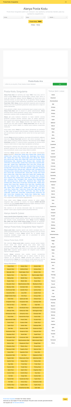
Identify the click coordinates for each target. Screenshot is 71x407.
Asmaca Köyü (16, 156)
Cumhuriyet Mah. (15, 162)
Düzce (53, 343)
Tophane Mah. (15, 189)
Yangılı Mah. (7, 192)
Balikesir (53, 122)
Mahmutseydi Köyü (13, 181)
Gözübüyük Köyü (24, 307)
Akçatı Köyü (18, 154)
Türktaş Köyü (30, 189)
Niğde (53, 250)
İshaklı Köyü (18, 174)
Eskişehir (53, 172)
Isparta (53, 191)
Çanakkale (53, 144)
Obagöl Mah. (40, 181)
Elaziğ (53, 163)
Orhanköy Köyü (8, 182)
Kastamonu (53, 206)
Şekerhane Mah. (37, 358)
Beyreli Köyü (10, 159)
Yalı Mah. (41, 191)
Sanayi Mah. (15, 184)
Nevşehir (53, 246)
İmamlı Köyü (10, 322)
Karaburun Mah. (14, 176)
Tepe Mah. (34, 187)
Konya (53, 222)
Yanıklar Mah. (14, 192)
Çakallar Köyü (24, 162)
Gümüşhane (53, 181)
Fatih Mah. (23, 167)
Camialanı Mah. (40, 161)
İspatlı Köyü (26, 174)
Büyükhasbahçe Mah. (10, 161)
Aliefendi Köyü (8, 156)
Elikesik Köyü (22, 166)
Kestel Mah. (28, 177)
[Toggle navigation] (66, 2)
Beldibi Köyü (24, 278)
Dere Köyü (33, 164)
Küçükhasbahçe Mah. (24, 340)
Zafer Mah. (29, 195)
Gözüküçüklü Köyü (12, 169)
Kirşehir (53, 215)
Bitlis (53, 132)
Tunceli (53, 284)
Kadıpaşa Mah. (40, 174)
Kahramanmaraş (53, 234)
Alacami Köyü (40, 154)
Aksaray (53, 302)
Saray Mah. (31, 184)
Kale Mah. (6, 176)
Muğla (53, 240)
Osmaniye (53, 340)
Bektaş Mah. (37, 157)
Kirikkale (53, 312)
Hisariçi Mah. (29, 172)
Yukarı (65, 399)
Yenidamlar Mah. (19, 194)
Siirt (53, 265)
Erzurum (53, 169)
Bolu (53, 135)
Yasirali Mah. (22, 192)
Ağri (53, 104)
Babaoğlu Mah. (25, 156)
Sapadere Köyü (24, 184)
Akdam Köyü (25, 154)
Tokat (53, 278)
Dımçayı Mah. (40, 164)
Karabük (53, 333)
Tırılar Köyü (41, 187)
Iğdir (53, 327)
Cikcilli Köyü (7, 162)
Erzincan (53, 166)
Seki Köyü (7, 186)
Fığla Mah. (29, 167)
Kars (53, 203)
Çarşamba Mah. (40, 162)
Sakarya (53, 259)
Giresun (53, 178)
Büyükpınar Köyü (21, 161)
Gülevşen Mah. (21, 169)
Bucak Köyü (32, 159)
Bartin (53, 321)
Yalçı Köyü (35, 191)
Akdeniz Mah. (33, 154)
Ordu (53, 253)
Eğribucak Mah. (15, 166)
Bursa (53, 141)
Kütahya (53, 225)
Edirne (53, 160)
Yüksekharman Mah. (20, 195)
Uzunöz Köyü (20, 191)
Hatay (53, 188)
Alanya (38, 25)
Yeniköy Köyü (28, 194)
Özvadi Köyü (23, 182)
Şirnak (53, 318)
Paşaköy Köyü (40, 182)
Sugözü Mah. (24, 186)
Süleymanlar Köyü (33, 186)
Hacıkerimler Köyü (24, 316)
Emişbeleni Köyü (31, 166)
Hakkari (53, 184)
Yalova (53, 330)
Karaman (53, 309)
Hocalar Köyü (37, 172)
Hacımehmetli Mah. (20, 172)
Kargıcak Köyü (11, 177)
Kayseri (53, 209)
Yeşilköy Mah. (36, 194)
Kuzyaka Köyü (32, 179)
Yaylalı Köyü (39, 192)
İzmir (53, 200)
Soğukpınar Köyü (15, 186)
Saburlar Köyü (8, 184)
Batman (53, 315)
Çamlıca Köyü (32, 162)
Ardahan (53, 324)
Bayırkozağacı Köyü (27, 157)
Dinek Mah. (7, 166)
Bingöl (53, 129)
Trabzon (53, 281)
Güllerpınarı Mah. (30, 169)
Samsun (53, 262)
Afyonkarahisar (53, 101)
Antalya (33, 25)
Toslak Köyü (22, 189)
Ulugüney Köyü (12, 191)
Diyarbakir (53, 157)
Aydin (53, 119)
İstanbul (53, 197)
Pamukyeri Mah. (32, 182)
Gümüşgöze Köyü (39, 169)
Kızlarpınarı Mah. (12, 179)
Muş (53, 243)
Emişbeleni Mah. (40, 166)
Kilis (53, 336)
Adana (53, 94)
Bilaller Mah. (25, 159)
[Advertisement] (35, 38)
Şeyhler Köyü (11, 187)
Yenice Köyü (10, 194)
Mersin (53, 194)
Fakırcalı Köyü (16, 167)
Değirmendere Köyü (24, 164)
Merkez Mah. (22, 181)
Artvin (53, 116)
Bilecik (53, 125)
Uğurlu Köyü (24, 370)
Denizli (53, 153)
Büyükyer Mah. (31, 161)
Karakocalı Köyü (24, 176)
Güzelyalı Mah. (27, 171)
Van (53, 293)
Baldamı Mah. (37, 272)
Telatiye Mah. (27, 187)
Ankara (53, 110)
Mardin (53, 237)
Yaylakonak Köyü (30, 192)
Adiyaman (53, 98)
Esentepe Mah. (8, 167)
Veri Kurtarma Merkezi (18, 402)
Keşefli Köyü (34, 177)
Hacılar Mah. (10, 172)
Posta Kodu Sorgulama (10, 2)
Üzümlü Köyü (28, 191)
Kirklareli (53, 212)
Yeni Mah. (10, 381)
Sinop (53, 268)
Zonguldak (53, 299)
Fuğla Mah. (35, 167)
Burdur (53, 138)
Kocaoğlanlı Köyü (22, 179)
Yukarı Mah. (10, 195)
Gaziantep (53, 175)
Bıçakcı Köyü (18, 159)
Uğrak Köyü (37, 189)
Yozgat (53, 296)
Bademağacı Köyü (35, 156)
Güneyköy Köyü (18, 171)
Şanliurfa (53, 287)
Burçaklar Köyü (40, 159)
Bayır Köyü (18, 157)
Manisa (53, 231)
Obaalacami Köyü (31, 181)
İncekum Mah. (11, 174)
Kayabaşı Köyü (20, 177)
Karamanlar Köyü (34, 176)
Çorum (53, 150)
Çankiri (53, 147)
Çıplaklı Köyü (14, 164)
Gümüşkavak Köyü (9, 171)
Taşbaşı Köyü (19, 187)
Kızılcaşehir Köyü (10, 337)
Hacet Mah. (35, 171)
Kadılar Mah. (32, 174)
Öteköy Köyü (16, 182)
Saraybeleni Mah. (40, 184)
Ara (60, 84)
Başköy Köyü (10, 157)
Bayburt (53, 305)
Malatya (53, 228)
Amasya (53, 107)
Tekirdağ (53, 274)
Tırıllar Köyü (7, 189)
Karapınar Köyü (24, 331)
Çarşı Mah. (7, 164)
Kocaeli (53, 219)
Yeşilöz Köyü (37, 384)
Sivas (53, 271)
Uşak (53, 290)
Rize (53, 256)
